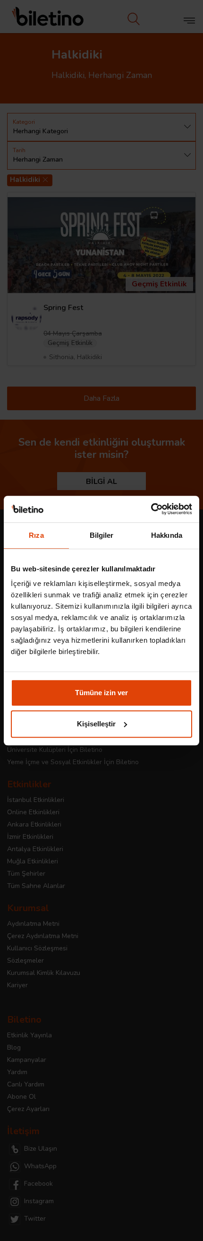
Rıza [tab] (36, 535)
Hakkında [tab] (166, 535)
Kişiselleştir (96, 724)
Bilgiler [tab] (102, 535)
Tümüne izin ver (101, 693)
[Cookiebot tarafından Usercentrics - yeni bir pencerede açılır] (151, 509)
